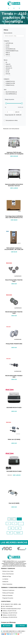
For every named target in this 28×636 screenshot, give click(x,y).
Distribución (5, 581)
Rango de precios (9, 99)
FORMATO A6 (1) (10, 85)
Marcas (5, 60)
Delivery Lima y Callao (7, 571)
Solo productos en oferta (11, 120)
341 (18, 528)
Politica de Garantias (7, 595)
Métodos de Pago (6, 576)
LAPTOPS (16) (9, 43)
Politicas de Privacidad (8, 592)
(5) (6, 62)
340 (11, 528)
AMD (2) (8, 54)
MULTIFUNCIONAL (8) (11, 92)
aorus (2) (8, 73)
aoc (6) (7, 71)
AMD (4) (8, 52)
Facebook (7, 625)
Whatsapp (22, 625)
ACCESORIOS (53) (10, 49)
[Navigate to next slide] (25, 548)
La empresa (5, 579)
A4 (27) (7, 47)
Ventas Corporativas (7, 584)
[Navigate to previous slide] (2, 548)
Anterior (11, 518)
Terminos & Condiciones (8, 590)
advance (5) (8, 66)
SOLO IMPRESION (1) (11, 93)
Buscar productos (8, 33)
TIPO (5, 89)
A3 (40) (7, 45)
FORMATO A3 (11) (10, 81)
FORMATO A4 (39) (10, 83)
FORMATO (6, 79)
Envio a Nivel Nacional (8, 573)
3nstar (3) (8, 64)
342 (10, 532)
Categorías (6, 41)
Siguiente (18, 532)
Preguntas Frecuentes (7, 598)
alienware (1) (9, 68)
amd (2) (7, 69)
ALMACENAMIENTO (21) (12, 50)
